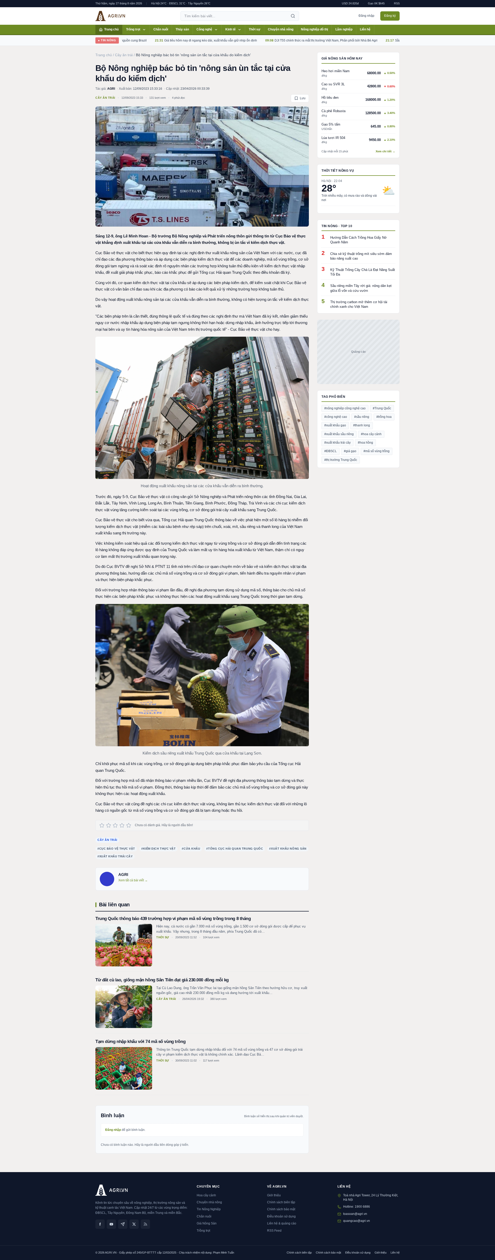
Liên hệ (365, 29)
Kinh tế (230, 29)
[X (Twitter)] (134, 1224)
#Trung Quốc (382, 408)
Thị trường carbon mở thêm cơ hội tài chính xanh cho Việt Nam (358, 304)
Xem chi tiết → (385, 151)
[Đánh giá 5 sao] (129, 825)
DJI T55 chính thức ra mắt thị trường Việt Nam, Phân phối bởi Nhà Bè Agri (286, 40)
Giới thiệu (274, 1195)
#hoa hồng (365, 442)
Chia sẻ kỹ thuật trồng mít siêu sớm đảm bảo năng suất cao (361, 256)
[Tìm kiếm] (293, 16)
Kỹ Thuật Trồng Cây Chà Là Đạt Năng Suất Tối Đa (362, 272)
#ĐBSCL (330, 451)
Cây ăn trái (105, 97)
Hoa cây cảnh (206, 1195)
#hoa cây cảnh (371, 434)
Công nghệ (204, 29)
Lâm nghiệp (343, 29)
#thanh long (361, 425)
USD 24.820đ (350, 3)
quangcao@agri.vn (356, 1221)
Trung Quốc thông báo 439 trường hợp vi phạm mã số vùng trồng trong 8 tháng (173, 918)
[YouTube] (111, 1224)
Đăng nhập (366, 16)
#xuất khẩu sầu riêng (339, 434)
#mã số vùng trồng (377, 451)
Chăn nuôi (160, 29)
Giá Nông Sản (207, 1223)
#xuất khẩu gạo (335, 425)
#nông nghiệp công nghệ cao (345, 408)
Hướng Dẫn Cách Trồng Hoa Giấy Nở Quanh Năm (358, 240)
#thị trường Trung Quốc (340, 460)
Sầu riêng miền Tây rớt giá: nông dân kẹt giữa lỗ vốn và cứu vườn (361, 288)
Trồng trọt (133, 29)
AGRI (111, 88)
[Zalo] (122, 1224)
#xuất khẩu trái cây (337, 442)
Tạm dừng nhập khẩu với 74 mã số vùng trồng (140, 1041)
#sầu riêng (361, 417)
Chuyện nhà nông (280, 29)
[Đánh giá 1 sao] (102, 825)
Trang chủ (111, 29)
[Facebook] (100, 1224)
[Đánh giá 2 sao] (108, 825)
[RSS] (145, 1224)
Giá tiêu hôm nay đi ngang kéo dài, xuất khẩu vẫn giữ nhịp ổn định (171, 40)
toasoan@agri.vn (355, 1214)
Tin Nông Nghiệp (209, 1209)
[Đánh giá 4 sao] (122, 825)
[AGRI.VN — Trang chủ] (110, 16)
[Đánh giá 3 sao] (115, 825)
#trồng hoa (384, 417)
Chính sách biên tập (281, 1202)
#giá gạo (350, 451)
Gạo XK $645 (376, 3)
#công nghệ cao (335, 417)
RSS (397, 3)
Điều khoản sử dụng (281, 1216)
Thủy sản (182, 29)
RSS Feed (274, 1230)
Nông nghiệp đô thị (314, 29)
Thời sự (254, 29)
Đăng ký (390, 16)
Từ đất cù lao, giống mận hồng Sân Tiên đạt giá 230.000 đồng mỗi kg (162, 979)
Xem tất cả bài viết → (133, 880)
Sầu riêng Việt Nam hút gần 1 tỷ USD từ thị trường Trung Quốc (399, 40)
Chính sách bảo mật (281, 1209)
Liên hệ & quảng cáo (281, 1223)
